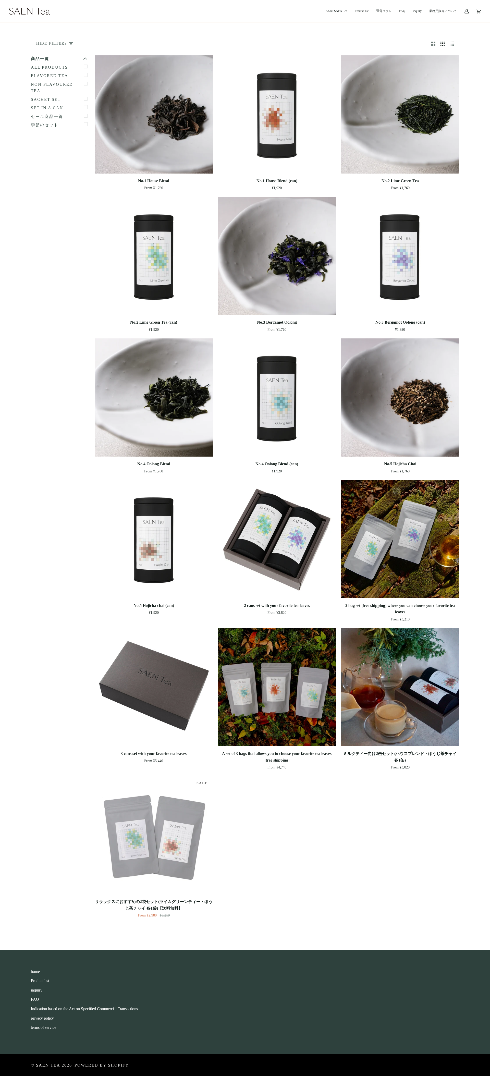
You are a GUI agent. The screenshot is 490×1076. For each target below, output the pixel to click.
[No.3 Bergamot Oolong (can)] (400, 256)
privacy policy (42, 1018)
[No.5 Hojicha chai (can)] (154, 539)
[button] (361, 11)
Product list (40, 981)
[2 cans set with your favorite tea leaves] (277, 539)
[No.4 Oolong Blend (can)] (277, 397)
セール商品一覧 (47, 116)
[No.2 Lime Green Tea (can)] (154, 256)
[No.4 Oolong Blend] (154, 397)
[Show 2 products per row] (433, 43)
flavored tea (49, 76)
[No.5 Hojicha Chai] (400, 397)
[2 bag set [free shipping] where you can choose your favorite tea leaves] (400, 539)
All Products (49, 67)
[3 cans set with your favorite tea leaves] (154, 687)
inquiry (36, 990)
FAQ (35, 999)
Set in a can (47, 108)
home (35, 971)
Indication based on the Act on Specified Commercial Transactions (84, 1009)
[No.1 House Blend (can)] (277, 114)
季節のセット (44, 125)
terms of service (43, 1027)
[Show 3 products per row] (442, 43)
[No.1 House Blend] (154, 114)
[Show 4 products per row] (453, 43)
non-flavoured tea (52, 87)
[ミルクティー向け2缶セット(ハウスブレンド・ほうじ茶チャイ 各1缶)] (400, 687)
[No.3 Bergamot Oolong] (277, 256)
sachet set (46, 99)
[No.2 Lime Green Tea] (400, 114)
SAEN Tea (48, 1065)
